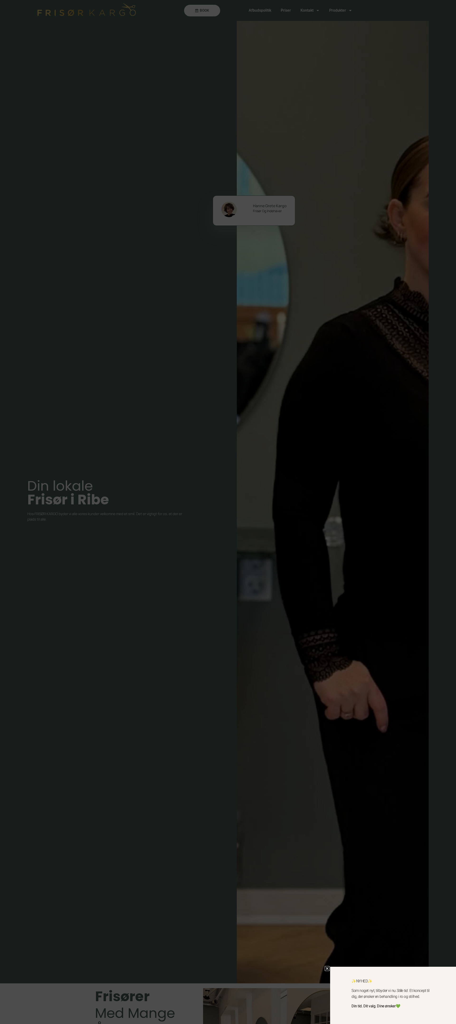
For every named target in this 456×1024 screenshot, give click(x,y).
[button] (327, 968)
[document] (228, 512)
